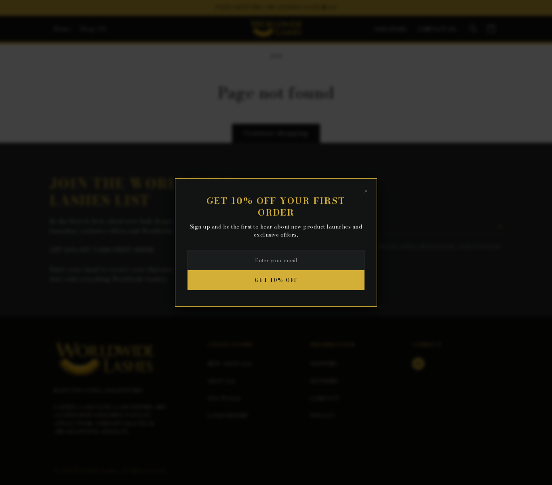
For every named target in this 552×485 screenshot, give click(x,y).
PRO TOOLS (224, 398)
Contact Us (436, 29)
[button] (473, 29)
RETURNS (324, 381)
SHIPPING (323, 364)
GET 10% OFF (276, 280)
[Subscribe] (499, 226)
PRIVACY (322, 415)
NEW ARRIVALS (230, 364)
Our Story (391, 29)
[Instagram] (418, 364)
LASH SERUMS (228, 415)
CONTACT (324, 398)
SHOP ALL (222, 381)
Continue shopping (276, 133)
